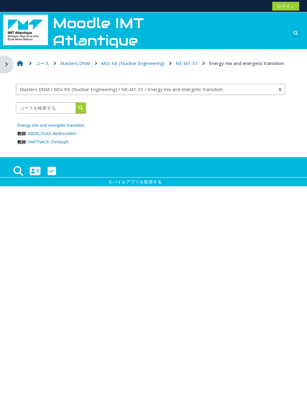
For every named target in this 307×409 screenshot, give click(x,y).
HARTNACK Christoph (48, 142)
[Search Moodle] (18, 170)
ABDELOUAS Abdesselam (52, 133)
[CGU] (51, 170)
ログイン (286, 6)
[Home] (25, 29)
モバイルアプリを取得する (135, 182)
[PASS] (35, 170)
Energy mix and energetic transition (51, 125)
